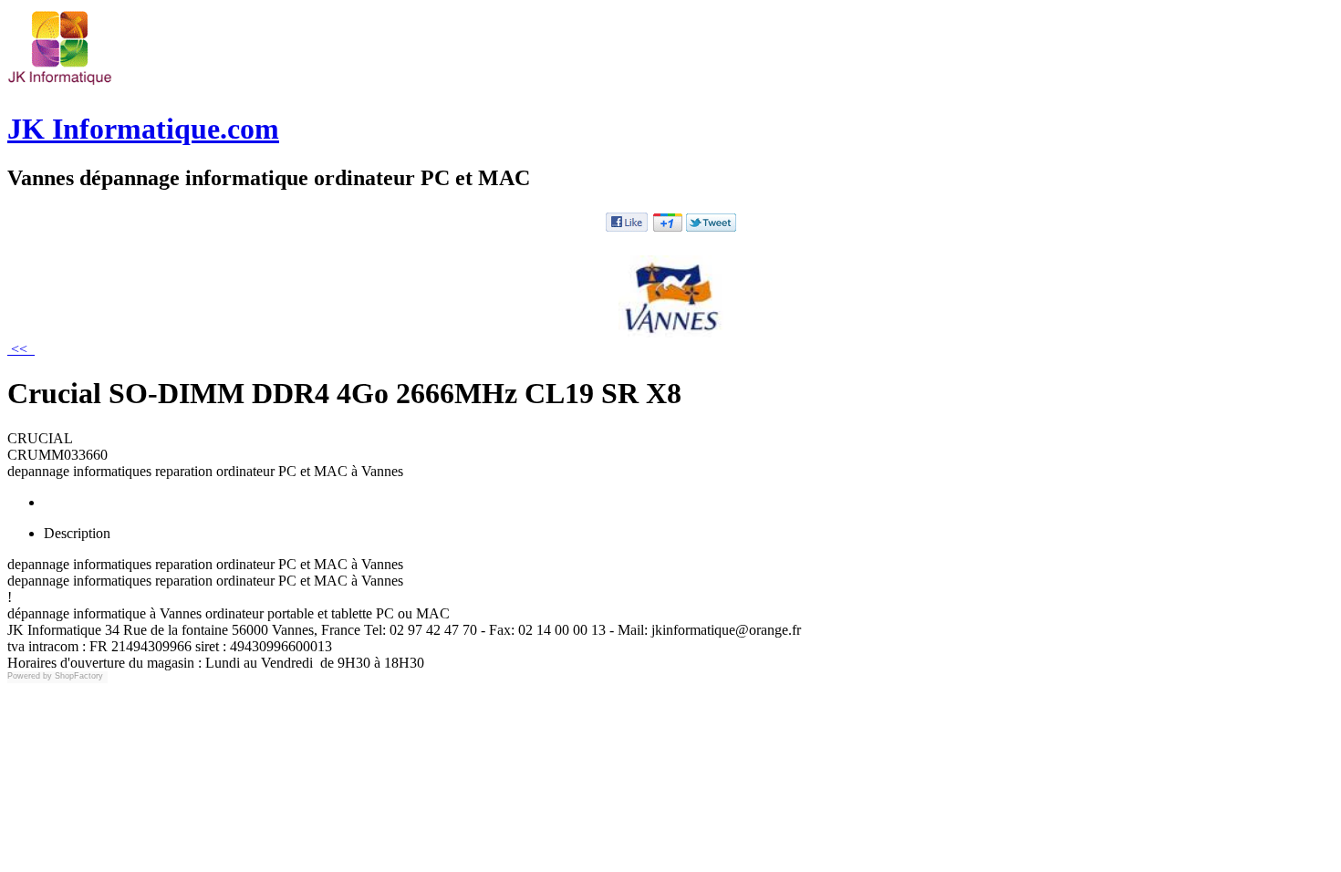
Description (77, 533)
